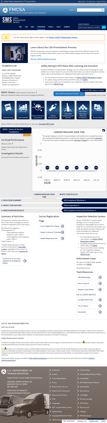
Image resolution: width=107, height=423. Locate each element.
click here (98, 138)
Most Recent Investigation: (10, 228)
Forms (54, 382)
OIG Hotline (84, 403)
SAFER (85, 80)
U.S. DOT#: (6, 73)
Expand (84, 140)
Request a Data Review (86, 289)
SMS (32, 27)
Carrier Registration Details (49, 226)
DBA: (4, 70)
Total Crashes (6, 241)
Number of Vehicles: (9, 80)
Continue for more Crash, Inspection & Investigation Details (12, 260)
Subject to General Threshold (50, 232)
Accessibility (84, 378)
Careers (54, 374)
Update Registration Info (49, 238)
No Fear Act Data (86, 399)
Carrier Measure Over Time (44, 195)
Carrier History (83, 306)
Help (59, 27)
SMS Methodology (84, 277)
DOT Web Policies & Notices (89, 382)
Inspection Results (69, 194)
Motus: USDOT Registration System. (63, 37)
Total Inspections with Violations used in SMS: (18, 238)
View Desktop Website (17, 390)
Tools (50, 27)
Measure (36, 160)
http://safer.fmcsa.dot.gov (38, 358)
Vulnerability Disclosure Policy (90, 374)
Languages (56, 403)
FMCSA (89, 264)
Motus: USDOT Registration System (89, 77)
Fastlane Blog (57, 411)
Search (67, 27)
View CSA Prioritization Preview (67, 93)
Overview (41, 27)
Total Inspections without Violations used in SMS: (15, 233)
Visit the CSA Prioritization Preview (43, 59)
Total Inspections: (7, 230)
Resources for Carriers (60, 387)
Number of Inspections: (10, 85)
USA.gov (83, 411)
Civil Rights (84, 395)
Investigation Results (13, 210)
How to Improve (83, 283)
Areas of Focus (101, 1)
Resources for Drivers (59, 395)
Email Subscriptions (59, 378)
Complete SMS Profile (46, 124)
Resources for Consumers (61, 391)
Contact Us (56, 370)
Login (71, 10)
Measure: (4, 144)
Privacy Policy (85, 370)
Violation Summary (12, 200)
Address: (5, 76)
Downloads (82, 312)
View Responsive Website (18, 393)
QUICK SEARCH (83, 24)
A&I (20, 27)
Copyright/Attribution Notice (62, 416)
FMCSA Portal (58, 84)
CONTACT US (81, 421)
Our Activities (91, 1)
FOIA (53, 399)
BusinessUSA (84, 387)
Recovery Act (84, 407)
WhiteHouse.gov (85, 416)
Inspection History (12, 205)
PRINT (103, 421)
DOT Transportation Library (62, 407)
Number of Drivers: (9, 82)
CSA (26, 27)
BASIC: (5, 129)
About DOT (81, 1)
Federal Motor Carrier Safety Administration (24, 377)
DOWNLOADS (94, 421)
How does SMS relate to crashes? (92, 90)
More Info (27, 135)
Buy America (84, 391)
